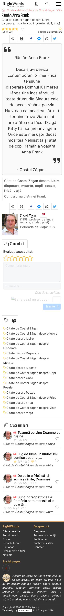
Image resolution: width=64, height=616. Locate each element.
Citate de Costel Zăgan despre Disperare (26, 346)
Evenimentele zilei (13, 551)
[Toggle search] (47, 3)
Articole (7, 554)
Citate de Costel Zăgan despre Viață (31, 407)
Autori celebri (10, 535)
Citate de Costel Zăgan (22, 328)
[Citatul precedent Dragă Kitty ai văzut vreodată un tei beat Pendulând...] (12, 38)
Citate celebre (11, 531)
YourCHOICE (25, 610)
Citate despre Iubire (20, 338)
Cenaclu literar (11, 543)
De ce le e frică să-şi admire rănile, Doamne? (32, 477)
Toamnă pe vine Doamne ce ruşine (36, 434)
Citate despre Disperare (22, 353)
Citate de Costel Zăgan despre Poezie (26, 385)
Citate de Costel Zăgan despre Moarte (26, 360)
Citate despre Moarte (21, 367)
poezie (50, 444)
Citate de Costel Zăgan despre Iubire (31, 333)
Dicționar (8, 547)
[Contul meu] (36, 3)
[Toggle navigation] (57, 4)
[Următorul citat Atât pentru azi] (12, 213)
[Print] (21, 38)
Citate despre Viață (19, 413)
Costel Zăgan (32, 169)
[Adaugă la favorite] (23, 29)
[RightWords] (3, 10)
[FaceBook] (6, 568)
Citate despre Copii (19, 378)
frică (49, 487)
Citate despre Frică (19, 402)
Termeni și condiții (45, 535)
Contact (39, 547)
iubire (49, 465)
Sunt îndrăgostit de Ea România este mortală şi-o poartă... (33, 500)
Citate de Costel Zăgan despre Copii (31, 373)
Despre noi (40, 531)
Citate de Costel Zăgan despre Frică (31, 397)
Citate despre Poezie (20, 392)
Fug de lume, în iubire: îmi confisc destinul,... (35, 456)
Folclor (6, 539)
